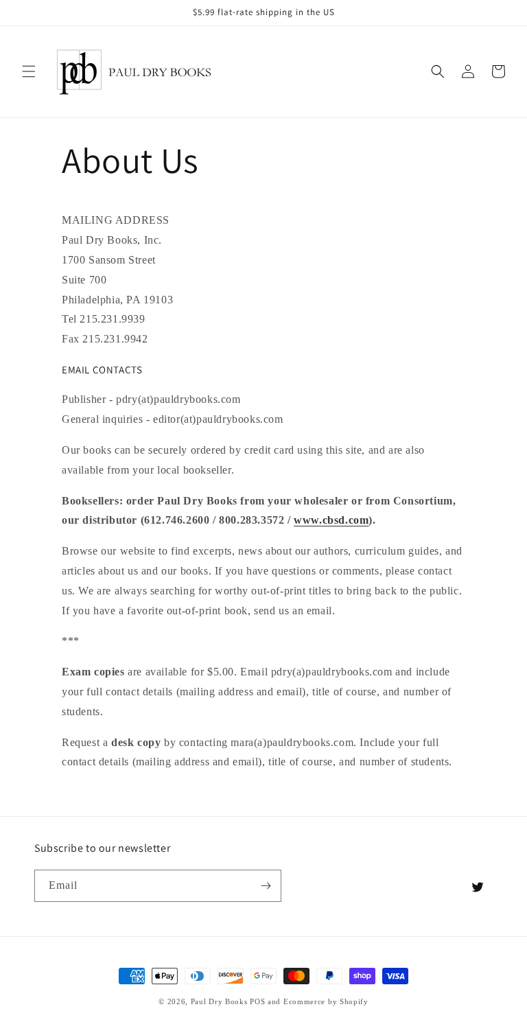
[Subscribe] (265, 886)
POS (257, 1001)
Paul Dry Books (219, 1001)
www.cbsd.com (331, 520)
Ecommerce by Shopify (325, 1001)
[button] (29, 71)
